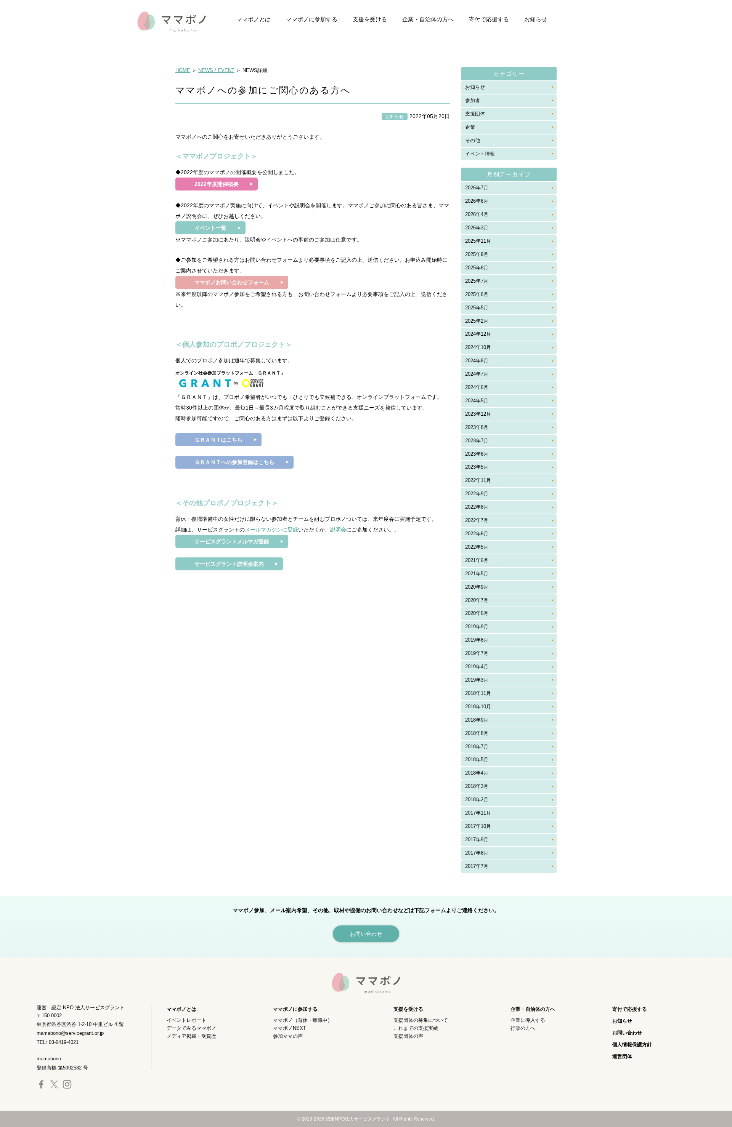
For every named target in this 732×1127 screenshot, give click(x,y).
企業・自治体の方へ (428, 19)
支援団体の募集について (420, 1020)
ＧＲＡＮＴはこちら (218, 440)
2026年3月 (476, 228)
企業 (470, 127)
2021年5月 (476, 573)
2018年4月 (476, 773)
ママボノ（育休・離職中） (302, 1020)
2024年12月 (478, 334)
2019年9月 (476, 626)
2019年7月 (476, 653)
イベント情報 (480, 154)
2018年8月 (476, 733)
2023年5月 (476, 467)
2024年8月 (476, 360)
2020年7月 (476, 600)
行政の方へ (522, 1028)
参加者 (472, 100)
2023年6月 (476, 454)
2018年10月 (478, 706)
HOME (182, 70)
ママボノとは (253, 19)
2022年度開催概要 (216, 184)
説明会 (338, 530)
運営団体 (622, 1056)
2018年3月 (476, 786)
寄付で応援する (489, 19)
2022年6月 (476, 533)
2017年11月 (478, 813)
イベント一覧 (210, 228)
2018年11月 (478, 693)
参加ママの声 (288, 1036)
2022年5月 (476, 547)
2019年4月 (476, 666)
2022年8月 (476, 507)
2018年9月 (476, 720)
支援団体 (475, 114)
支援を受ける (370, 19)
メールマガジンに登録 (271, 530)
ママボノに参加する (311, 19)
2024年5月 (476, 400)
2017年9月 (476, 839)
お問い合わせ (627, 1033)
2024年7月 (476, 374)
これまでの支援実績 (415, 1028)
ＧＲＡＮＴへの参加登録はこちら (234, 462)
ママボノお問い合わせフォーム (231, 282)
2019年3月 (476, 680)
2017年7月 (476, 866)
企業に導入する (527, 1020)
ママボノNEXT (289, 1028)
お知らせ (535, 19)
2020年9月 (476, 587)
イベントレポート (186, 1020)
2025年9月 (476, 254)
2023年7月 (476, 440)
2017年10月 (478, 826)
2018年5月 (476, 759)
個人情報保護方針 (632, 1044)
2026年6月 (476, 201)
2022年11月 (478, 480)
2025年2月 (476, 321)
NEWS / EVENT (216, 70)
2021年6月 (476, 560)
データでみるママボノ (191, 1028)
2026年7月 (476, 188)
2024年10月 (478, 347)
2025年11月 (478, 241)
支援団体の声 (408, 1036)
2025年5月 (476, 308)
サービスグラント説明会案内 (229, 564)
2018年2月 (476, 799)
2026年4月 (476, 214)
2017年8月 (476, 853)
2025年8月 (476, 268)
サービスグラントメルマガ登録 (231, 541)
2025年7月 (476, 281)
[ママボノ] (164, 20)
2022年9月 (476, 493)
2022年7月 (476, 520)
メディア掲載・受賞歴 (191, 1036)
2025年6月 (476, 294)
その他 (472, 140)
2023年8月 (476, 427)
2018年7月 (476, 746)
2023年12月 (478, 414)
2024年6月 (476, 387)
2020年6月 (476, 613)
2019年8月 (476, 640)
